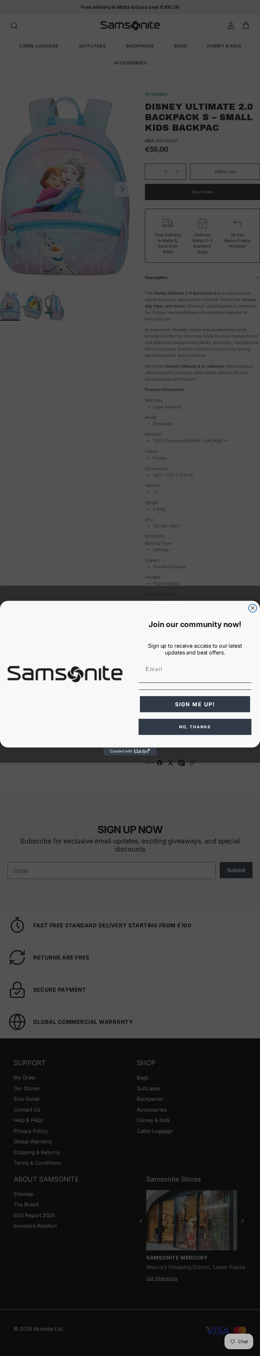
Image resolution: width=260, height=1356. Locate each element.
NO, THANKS (195, 726)
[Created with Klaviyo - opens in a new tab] (130, 751)
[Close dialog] (253, 608)
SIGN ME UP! (195, 704)
